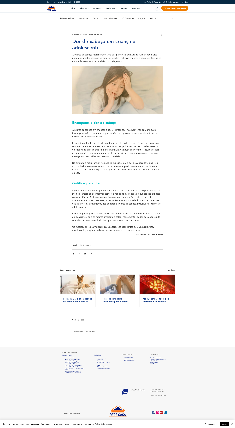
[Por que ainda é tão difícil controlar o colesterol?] (157, 284)
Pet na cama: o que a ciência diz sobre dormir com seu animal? (77, 300)
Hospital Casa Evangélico (72, 361)
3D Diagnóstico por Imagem (133, 18)
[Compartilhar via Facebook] (73, 253)
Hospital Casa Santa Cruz (72, 367)
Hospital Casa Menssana (72, 362)
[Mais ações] (161, 34)
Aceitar (224, 424)
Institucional (83, 18)
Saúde (95, 18)
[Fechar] (232, 424)
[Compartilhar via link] (91, 253)
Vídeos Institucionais (102, 367)
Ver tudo (171, 270)
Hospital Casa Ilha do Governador (74, 368)
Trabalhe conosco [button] (100, 358)
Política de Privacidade (103, 424)
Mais (151, 18)
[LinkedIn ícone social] (165, 412)
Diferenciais (100, 365)
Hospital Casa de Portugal (71, 359)
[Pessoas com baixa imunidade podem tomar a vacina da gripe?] (117, 284)
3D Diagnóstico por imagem (73, 371)
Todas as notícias (67, 18)
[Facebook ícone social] (153, 412)
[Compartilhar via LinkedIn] (85, 253)
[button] (172, 18)
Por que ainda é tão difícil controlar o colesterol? (155, 300)
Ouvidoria (152, 363)
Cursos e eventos (129, 359)
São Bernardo (85, 245)
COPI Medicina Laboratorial (71, 373)
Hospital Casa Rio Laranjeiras (73, 365)
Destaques (100, 359)
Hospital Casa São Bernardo (73, 364)
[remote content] (117, 235)
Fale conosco (154, 361)
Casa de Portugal (110, 18)
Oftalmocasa (68, 370)
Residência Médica (129, 360)
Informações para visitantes (157, 359)
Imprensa (99, 364)
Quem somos (100, 361)
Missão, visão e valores (103, 362)
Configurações (210, 424)
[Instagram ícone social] (157, 412)
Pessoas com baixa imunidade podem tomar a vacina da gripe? (116, 300)
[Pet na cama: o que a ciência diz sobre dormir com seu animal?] (77, 284)
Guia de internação (155, 358)
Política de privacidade (158, 395)
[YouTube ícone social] (161, 412)
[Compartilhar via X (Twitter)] (79, 253)
